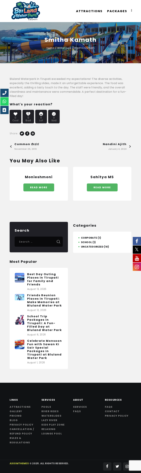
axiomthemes (19, 463)
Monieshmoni (39, 177)
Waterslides (51, 415)
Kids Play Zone (53, 424)
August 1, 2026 (36, 362)
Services (80, 407)
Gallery (16, 411)
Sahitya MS (102, 177)
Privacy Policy (21, 424)
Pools (46, 407)
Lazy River (49, 420)
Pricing (16, 415)
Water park (64, 48)
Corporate (89, 237)
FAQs (77, 411)
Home (50, 48)
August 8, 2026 (36, 334)
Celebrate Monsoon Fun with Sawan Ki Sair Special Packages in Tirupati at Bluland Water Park (44, 349)
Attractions (20, 407)
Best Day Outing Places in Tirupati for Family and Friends (43, 279)
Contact (112, 411)
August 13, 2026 (36, 289)
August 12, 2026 (36, 310)
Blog (14, 420)
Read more (38, 187)
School (86, 242)
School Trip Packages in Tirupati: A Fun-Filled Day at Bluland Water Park (44, 323)
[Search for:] (39, 242)
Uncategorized (92, 246)
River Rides (50, 411)
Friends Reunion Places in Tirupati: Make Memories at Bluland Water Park (44, 300)
